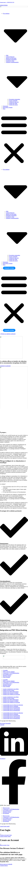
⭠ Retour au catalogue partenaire (8, 333)
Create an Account (4, 835)
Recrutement (6, 813)
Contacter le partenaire (5, 365)
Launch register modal (5, 836)
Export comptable (13, 100)
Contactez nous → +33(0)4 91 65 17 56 (7, 2)
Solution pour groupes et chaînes (10, 693)
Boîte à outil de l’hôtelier (9, 671)
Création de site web (14, 102)
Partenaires (5, 106)
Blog (4, 108)
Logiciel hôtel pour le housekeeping (11, 710)
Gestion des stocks (13, 104)
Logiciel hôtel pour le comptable (10, 706)
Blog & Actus (6, 807)
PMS (7, 55)
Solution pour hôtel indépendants (11, 691)
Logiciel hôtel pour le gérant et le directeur (13, 705)
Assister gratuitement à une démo (11, 689)
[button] (14, 139)
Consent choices (4, 865)
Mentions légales (7, 675)
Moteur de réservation (11, 58)
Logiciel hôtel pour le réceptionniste (11, 707)
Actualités (5, 670)
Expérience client (10, 60)
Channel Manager (10, 56)
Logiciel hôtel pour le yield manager (11, 709)
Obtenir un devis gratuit (8, 690)
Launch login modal (4, 826)
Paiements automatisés (11, 59)
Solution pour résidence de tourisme (11, 694)
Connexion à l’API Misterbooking (11, 673)
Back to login (3, 845)
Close (10, 835)
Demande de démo (9, 268)
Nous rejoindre (6, 677)
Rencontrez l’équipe (7, 107)
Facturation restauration (14, 99)
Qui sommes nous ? (7, 674)
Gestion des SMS (13, 103)
